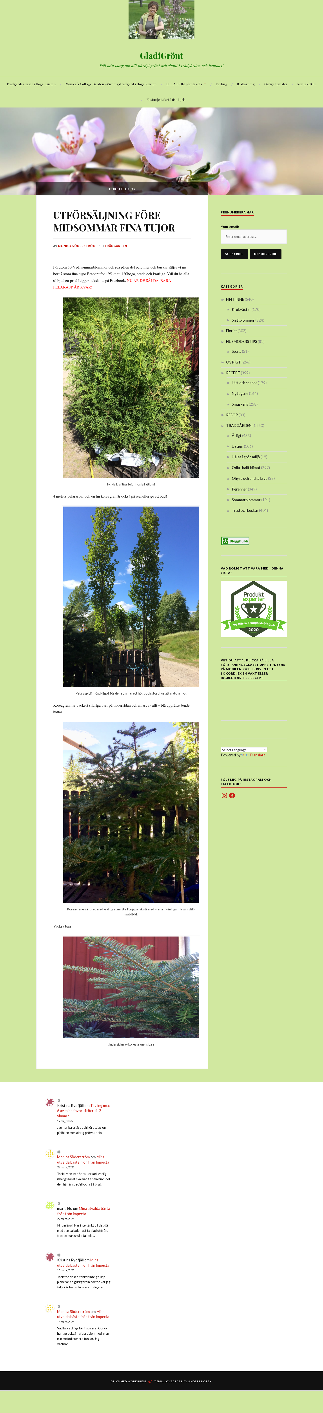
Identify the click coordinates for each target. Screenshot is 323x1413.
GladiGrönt (161, 55)
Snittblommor (243, 320)
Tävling (221, 84)
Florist (231, 330)
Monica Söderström (77, 246)
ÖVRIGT (233, 362)
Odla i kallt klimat (246, 467)
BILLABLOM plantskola (184, 84)
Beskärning (246, 84)
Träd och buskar (245, 510)
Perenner (239, 489)
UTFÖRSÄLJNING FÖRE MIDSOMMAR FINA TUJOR (114, 221)
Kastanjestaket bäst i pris (166, 99)
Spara (236, 351)
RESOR (232, 415)
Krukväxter (241, 309)
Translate (257, 755)
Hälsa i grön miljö (246, 457)
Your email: (230, 226)
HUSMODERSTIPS (241, 341)
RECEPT (233, 373)
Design (237, 446)
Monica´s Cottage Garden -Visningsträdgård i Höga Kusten (111, 84)
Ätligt (236, 435)
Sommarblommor (246, 500)
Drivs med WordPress (129, 1381)
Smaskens (240, 404)
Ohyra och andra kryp (249, 478)
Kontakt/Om (307, 84)
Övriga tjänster (276, 84)
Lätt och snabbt (244, 382)
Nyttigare (240, 393)
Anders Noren (200, 1381)
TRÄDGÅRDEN (116, 246)
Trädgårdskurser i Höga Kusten (31, 84)
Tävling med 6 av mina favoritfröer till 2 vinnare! (83, 1110)
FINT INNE (235, 299)
